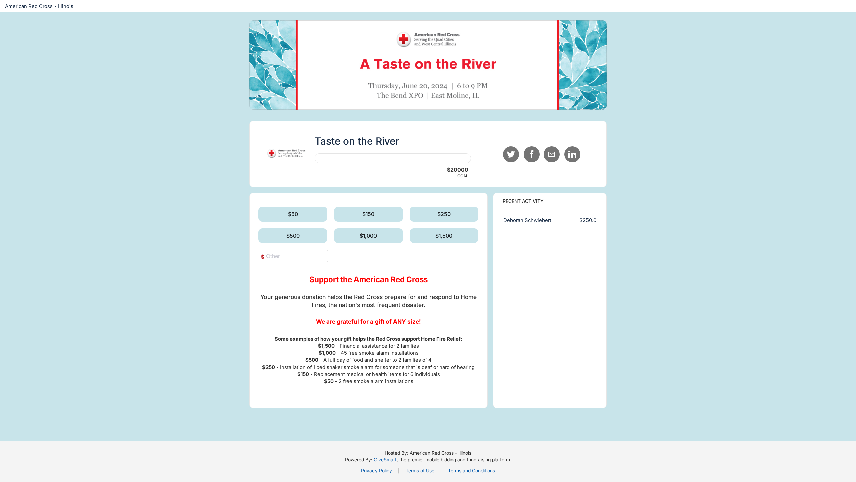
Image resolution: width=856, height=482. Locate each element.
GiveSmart (385, 459)
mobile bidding (440, 459)
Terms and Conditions (471, 470)
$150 (368, 214)
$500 (293, 235)
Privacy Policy (376, 470)
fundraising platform (488, 459)
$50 (293, 214)
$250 (444, 214)
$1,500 (443, 235)
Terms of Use (420, 470)
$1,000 (368, 235)
